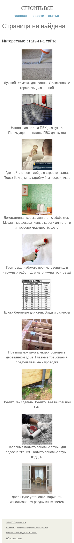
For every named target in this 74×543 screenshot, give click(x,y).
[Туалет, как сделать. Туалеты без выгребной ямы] (37, 397)
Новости (37, 15)
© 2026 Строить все (16, 522)
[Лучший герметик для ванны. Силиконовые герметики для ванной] (37, 77)
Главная (20, 15)
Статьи (53, 15)
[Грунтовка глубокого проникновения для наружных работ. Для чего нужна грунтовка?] (37, 262)
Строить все (37, 7)
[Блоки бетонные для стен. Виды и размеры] (37, 307)
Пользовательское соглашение (32, 527)
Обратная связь (14, 538)
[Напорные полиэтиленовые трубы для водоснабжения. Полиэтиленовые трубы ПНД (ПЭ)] (37, 442)
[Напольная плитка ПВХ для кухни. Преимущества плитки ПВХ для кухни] (37, 122)
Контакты (10, 527)
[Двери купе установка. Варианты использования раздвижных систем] (37, 491)
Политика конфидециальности (21, 532)
